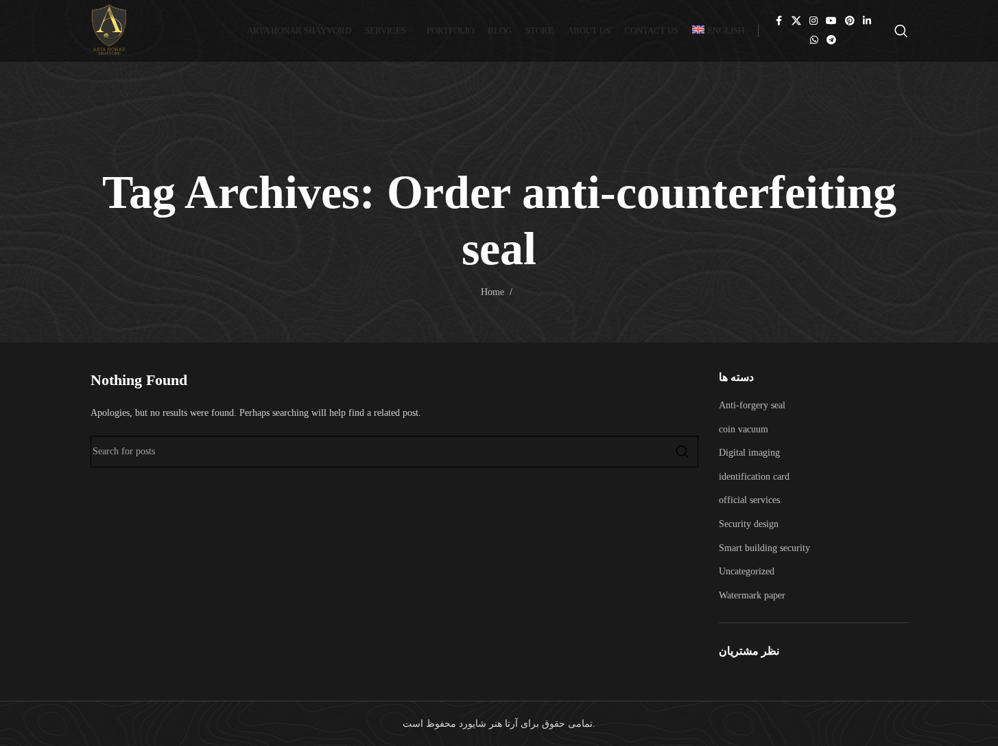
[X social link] (796, 21)
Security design (749, 524)
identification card (754, 476)
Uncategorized (746, 571)
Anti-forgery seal (752, 405)
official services (749, 500)
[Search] (901, 31)
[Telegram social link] (831, 40)
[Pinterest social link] (850, 21)
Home (492, 292)
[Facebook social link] (779, 21)
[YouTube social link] (831, 21)
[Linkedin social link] (867, 21)
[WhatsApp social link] (814, 40)
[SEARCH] (682, 451)
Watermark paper (752, 595)
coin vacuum (743, 429)
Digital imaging (749, 452)
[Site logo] (109, 30)
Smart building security (764, 548)
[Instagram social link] (813, 21)
